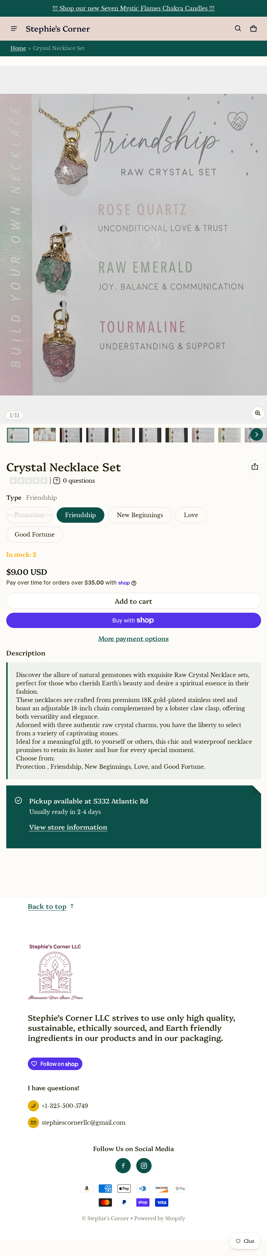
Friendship (80, 515)
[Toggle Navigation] (14, 28)
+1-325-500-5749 (65, 1105)
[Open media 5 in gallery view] (124, 435)
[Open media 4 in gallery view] (97, 435)
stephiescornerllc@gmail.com (84, 1122)
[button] (238, 28)
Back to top (47, 906)
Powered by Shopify (159, 1219)
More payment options (133, 638)
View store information (68, 826)
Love (191, 515)
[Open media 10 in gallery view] (229, 435)
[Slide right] (256, 434)
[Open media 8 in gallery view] (203, 435)
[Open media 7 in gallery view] (176, 435)
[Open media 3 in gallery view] (71, 435)
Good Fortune (35, 534)
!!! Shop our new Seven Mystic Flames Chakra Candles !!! (133, 8)
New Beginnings (140, 515)
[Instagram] (144, 1165)
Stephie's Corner (108, 1219)
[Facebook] (123, 1165)
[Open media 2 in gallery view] (44, 435)
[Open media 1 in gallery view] (18, 435)
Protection (29, 515)
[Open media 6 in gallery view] (150, 435)
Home (18, 48)
